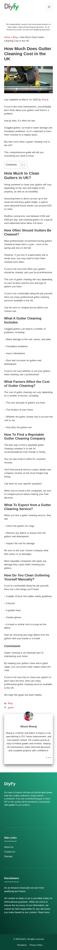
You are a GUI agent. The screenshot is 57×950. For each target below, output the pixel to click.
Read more (43, 912)
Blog (15, 37)
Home (7, 37)
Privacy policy (36, 945)
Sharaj (45, 99)
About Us (8, 847)
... (48, 755)
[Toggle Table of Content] (21, 165)
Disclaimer (22, 945)
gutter (11, 707)
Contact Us (9, 852)
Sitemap (8, 856)
